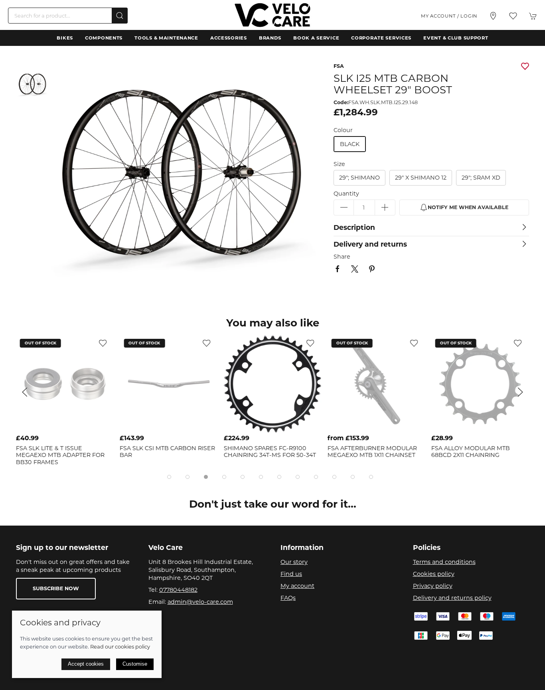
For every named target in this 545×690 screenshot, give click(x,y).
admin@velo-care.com (200, 601)
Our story (294, 561)
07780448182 (178, 589)
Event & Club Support (455, 38)
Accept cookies (86, 664)
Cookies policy (433, 573)
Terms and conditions (444, 561)
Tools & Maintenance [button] (166, 38)
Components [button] (103, 38)
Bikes (65, 38)
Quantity (346, 193)
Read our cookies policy (120, 646)
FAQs (288, 597)
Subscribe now (56, 588)
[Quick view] (102, 424)
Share (342, 256)
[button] (513, 16)
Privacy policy (432, 585)
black (349, 144)
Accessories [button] (228, 38)
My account (297, 585)
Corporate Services (381, 38)
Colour (343, 130)
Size (339, 164)
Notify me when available (468, 207)
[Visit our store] (493, 16)
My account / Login (449, 16)
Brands (270, 38)
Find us (291, 573)
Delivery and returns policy (452, 597)
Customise (134, 664)
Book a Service (316, 38)
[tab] (169, 477)
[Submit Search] (120, 16)
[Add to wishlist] (102, 343)
